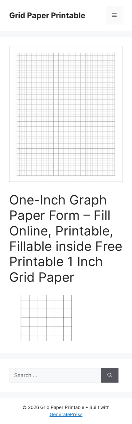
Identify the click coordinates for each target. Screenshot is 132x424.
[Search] (109, 375)
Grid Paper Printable (47, 15)
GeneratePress (66, 414)
